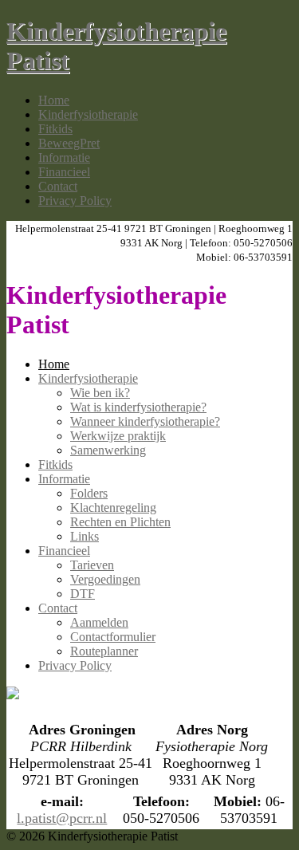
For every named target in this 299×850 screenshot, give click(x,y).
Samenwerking (108, 450)
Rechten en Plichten (120, 522)
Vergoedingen (105, 579)
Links (84, 536)
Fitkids (55, 129)
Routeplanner (104, 651)
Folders (89, 493)
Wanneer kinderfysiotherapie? (145, 421)
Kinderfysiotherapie (88, 114)
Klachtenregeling (113, 507)
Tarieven (92, 565)
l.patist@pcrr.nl (62, 818)
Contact (57, 186)
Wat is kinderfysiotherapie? (138, 407)
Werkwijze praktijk (118, 436)
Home (53, 100)
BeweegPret (69, 143)
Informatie (64, 157)
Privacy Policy (75, 200)
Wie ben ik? (100, 392)
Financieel (64, 172)
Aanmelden (99, 622)
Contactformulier (112, 636)
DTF (82, 593)
